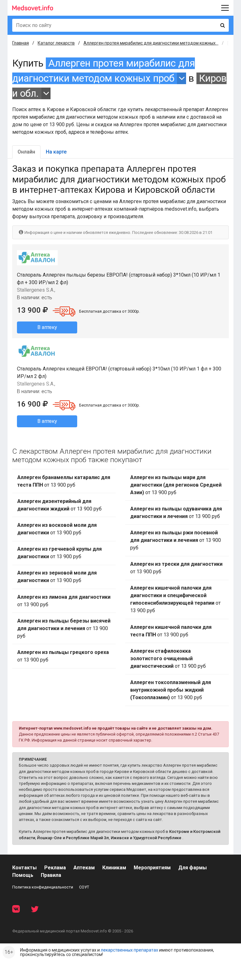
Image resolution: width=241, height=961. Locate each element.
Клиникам (114, 868)
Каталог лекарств (56, 43)
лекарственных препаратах (129, 950)
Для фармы (192, 868)
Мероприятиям (152, 868)
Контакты (24, 868)
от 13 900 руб (63, 481)
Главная (20, 43)
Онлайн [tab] (26, 152)
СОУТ (84, 887)
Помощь (22, 875)
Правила (51, 875)
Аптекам (84, 868)
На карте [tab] (56, 152)
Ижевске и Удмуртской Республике (146, 837)
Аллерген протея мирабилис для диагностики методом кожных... (150, 43)
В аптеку (47, 327)
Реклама (55, 868)
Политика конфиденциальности (42, 887)
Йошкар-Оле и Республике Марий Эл (73, 837)
